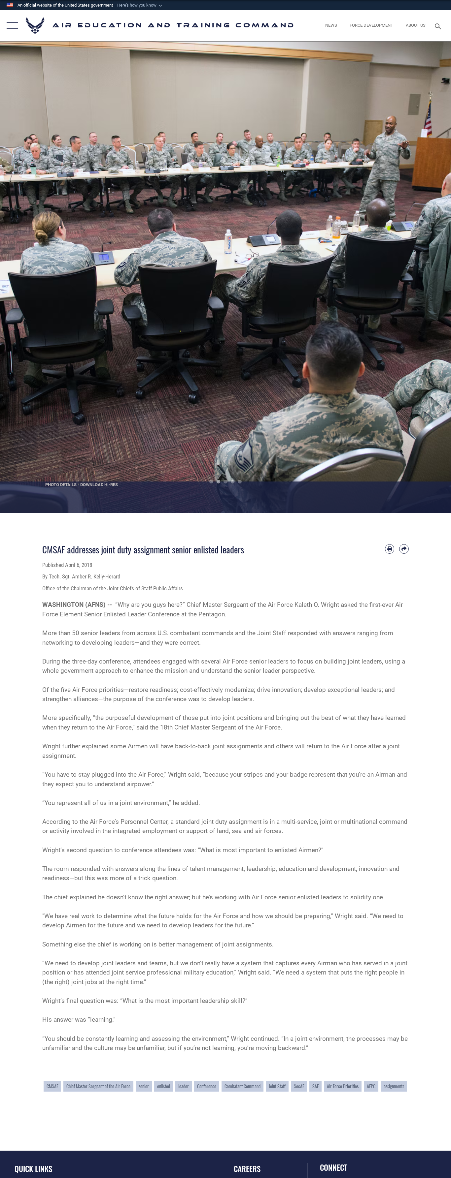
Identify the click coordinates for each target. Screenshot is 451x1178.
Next (428, 277)
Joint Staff (277, 1086)
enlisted (163, 1086)
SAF (315, 1086)
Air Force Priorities (343, 1086)
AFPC (371, 1086)
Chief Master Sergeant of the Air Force (98, 1086)
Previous (22, 277)
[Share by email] (404, 549)
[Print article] (390, 549)
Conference (206, 1086)
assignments (394, 1086)
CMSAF (52, 1086)
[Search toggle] (439, 25)
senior (144, 1086)
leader (183, 1086)
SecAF (299, 1086)
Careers (247, 1168)
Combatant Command (242, 1086)
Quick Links (33, 1168)
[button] (140, 5)
